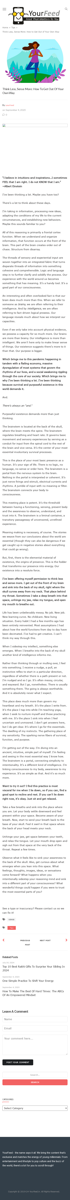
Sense (11, 919)
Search (35, 1082)
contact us (49, 908)
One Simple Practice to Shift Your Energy (28, 980)
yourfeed (10, 105)
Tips (13, 27)
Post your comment (18, 1062)
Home (5, 27)
